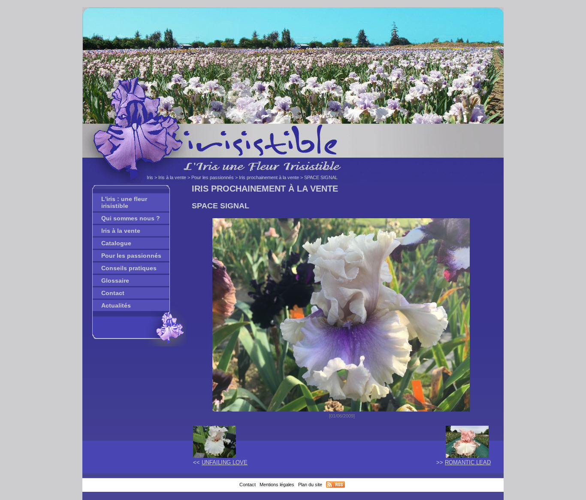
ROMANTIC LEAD (468, 462)
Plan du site (310, 484)
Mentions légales (277, 484)
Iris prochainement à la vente (269, 177)
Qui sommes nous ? (130, 218)
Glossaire (115, 280)
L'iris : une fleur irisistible (124, 202)
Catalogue (116, 243)
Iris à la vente (172, 177)
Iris (150, 177)
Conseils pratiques (129, 268)
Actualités (116, 305)
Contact (112, 293)
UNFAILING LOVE (225, 462)
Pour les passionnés (212, 177)
